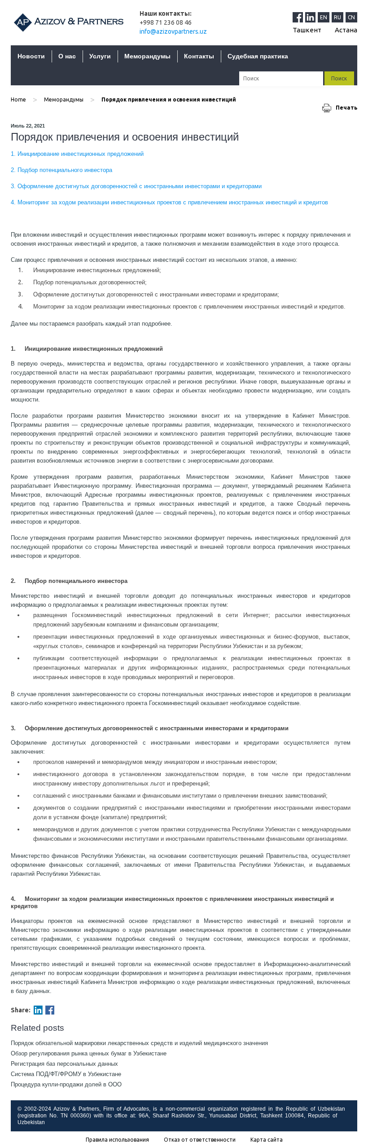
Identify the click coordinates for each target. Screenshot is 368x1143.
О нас (67, 56)
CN (351, 17)
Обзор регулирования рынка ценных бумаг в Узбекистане (88, 1053)
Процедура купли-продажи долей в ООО (66, 1084)
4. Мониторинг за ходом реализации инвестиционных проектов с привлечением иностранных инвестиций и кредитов (169, 202)
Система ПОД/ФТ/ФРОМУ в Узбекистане (66, 1074)
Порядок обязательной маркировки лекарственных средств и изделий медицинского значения (139, 1043)
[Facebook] (49, 1010)
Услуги (100, 56)
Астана (346, 29)
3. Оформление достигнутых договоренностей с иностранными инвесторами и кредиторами (136, 186)
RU (337, 17)
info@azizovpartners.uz (173, 31)
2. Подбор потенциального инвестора (61, 170)
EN (323, 17)
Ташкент (307, 29)
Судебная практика (258, 56)
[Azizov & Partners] (68, 22)
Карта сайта (266, 1140)
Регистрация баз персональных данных (64, 1063)
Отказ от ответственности (200, 1140)
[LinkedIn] (311, 17)
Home (18, 99)
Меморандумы (147, 56)
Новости (31, 56)
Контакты (199, 56)
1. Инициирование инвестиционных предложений (77, 153)
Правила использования (117, 1140)
